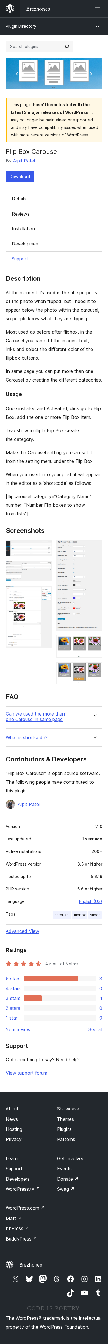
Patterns (66, 1139)
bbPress (17, 1228)
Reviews (21, 214)
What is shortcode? (27, 737)
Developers (18, 1179)
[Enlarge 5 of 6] (94, 643)
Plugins (64, 1129)
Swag (66, 1189)
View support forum (26, 1073)
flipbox (80, 915)
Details (19, 198)
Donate (68, 1179)
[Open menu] (99, 8)
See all (95, 1029)
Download (20, 176)
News (12, 1119)
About (12, 1109)
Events (64, 1168)
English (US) (90, 901)
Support (20, 259)
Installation (23, 229)
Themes (65, 1119)
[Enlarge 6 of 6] (94, 670)
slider (95, 915)
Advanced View (22, 931)
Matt (14, 1218)
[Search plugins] (67, 46)
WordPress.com (25, 1208)
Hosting (14, 1129)
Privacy (14, 1139)
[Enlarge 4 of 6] (94, 548)
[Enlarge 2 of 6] (44, 568)
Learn (12, 1158)
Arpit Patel (24, 161)
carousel (61, 915)
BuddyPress (21, 1239)
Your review (18, 1029)
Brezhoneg (30, 1265)
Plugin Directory (21, 26)
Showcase (68, 1109)
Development (26, 244)
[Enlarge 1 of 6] (44, 548)
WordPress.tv (23, 1189)
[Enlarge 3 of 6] (44, 593)
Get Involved (71, 1158)
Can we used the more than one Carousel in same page (35, 716)
